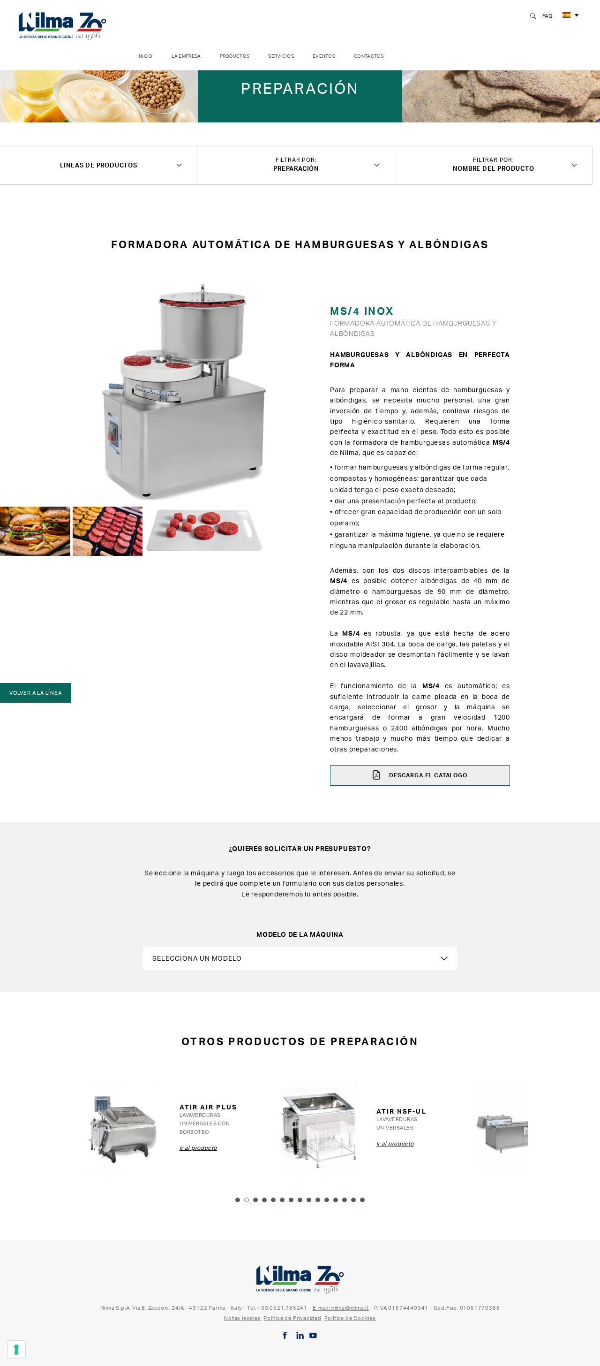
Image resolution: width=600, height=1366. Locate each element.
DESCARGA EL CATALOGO (427, 775)
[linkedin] (300, 1335)
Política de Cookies (350, 1318)
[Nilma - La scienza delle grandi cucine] (62, 24)
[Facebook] (285, 1335)
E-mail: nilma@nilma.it (341, 1308)
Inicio (145, 56)
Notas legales (242, 1318)
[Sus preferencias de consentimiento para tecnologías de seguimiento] (16, 1349)
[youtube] (313, 1335)
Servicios (281, 56)
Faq (547, 16)
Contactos (369, 56)
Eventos (324, 56)
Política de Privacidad (292, 1318)
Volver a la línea (35, 693)
